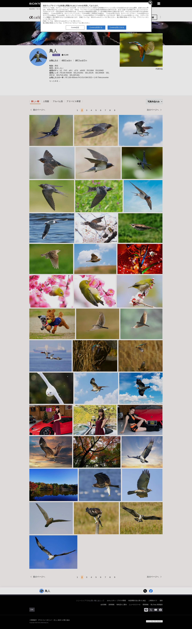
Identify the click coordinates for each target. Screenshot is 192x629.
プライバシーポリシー (71, 23)
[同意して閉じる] (150, 2)
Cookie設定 (75, 27)
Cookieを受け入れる (117, 27)
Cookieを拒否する (96, 27)
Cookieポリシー (65, 21)
